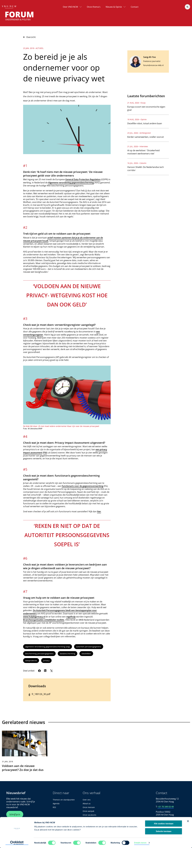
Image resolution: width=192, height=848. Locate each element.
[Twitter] (51, 670)
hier (99, 511)
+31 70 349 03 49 (166, 806)
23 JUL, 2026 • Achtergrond (139, 133)
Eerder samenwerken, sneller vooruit (145, 136)
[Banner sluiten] (188, 821)
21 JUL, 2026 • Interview (137, 146)
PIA (45, 452)
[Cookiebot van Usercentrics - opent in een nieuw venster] (16, 843)
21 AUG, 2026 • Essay (136, 103)
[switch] (77, 843)
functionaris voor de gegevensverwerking (82, 486)
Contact (134, 6)
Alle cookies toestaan (163, 823)
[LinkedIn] (45, 670)
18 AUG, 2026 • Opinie (137, 119)
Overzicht (31, 37)
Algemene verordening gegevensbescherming (71, 182)
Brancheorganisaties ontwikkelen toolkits (43, 619)
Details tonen (140, 843)
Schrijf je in (14, 814)
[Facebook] (39, 670)
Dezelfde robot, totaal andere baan (144, 123)
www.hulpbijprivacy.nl (34, 616)
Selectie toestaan (163, 831)
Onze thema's (93, 6)
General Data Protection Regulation (82, 179)
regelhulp (71, 616)
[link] (24, 752)
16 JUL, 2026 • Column (136, 163)
